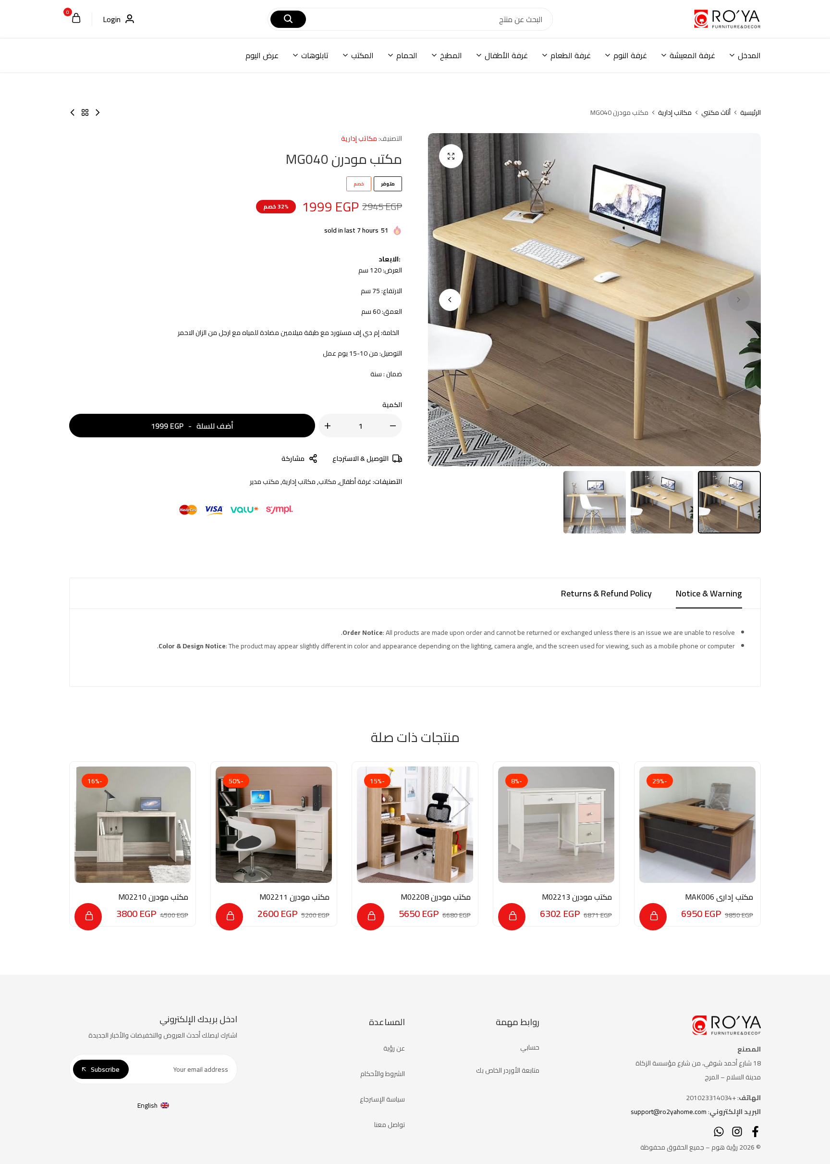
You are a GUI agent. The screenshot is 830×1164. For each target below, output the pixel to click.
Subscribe (105, 1069)
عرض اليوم (262, 55)
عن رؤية (394, 1048)
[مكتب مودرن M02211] (274, 825)
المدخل (749, 55)
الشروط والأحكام (382, 1073)
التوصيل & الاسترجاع (360, 458)
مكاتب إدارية (675, 112)
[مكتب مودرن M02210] (132, 825)
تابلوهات (315, 55)
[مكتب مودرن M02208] (415, 825)
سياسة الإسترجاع (382, 1099)
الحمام (406, 55)
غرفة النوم (630, 55)
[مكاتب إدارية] (85, 112)
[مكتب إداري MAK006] (697, 825)
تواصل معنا (389, 1124)
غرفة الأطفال (506, 55)
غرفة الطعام (570, 55)
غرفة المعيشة (692, 55)
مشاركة (293, 458)
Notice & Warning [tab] (709, 593)
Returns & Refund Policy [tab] (606, 593)
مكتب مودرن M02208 (436, 897)
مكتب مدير (264, 481)
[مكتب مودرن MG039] (72, 112)
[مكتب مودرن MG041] (97, 112)
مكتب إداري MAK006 (719, 897)
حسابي (529, 1047)
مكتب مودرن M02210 (153, 897)
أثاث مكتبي (716, 112)
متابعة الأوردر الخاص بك (507, 1070)
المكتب (362, 55)
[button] (450, 300)
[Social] (755, 1131)
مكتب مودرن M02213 (577, 897)
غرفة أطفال (355, 481)
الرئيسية (750, 112)
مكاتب (327, 481)
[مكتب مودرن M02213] (556, 825)
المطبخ (451, 55)
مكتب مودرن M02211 (294, 897)
